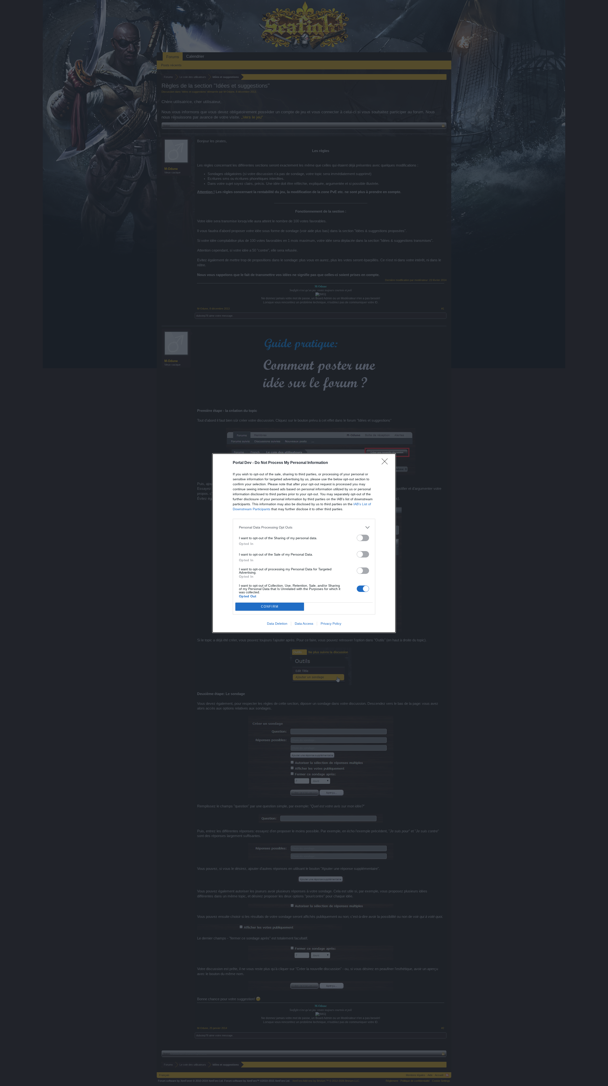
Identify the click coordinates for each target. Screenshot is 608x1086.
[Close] (386, 462)
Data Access (304, 623)
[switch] (363, 538)
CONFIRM (270, 606)
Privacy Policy (331, 623)
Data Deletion (277, 623)
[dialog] (304, 543)
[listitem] (304, 527)
